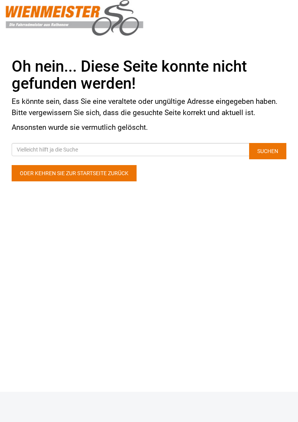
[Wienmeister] (74, 18)
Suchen (267, 151)
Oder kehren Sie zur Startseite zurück (74, 173)
